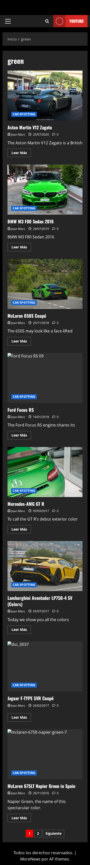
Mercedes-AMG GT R (45, 472)
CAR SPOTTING (24, 114)
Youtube (76, 21)
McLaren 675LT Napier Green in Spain (45, 754)
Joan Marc (18, 134)
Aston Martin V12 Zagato (45, 96)
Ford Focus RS (45, 378)
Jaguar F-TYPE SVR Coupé (45, 666)
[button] (7, 21)
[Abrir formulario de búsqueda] (47, 21)
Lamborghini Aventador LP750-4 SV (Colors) (45, 566)
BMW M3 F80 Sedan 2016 (45, 190)
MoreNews (30, 859)
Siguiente (54, 833)
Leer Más (21, 152)
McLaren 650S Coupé (45, 284)
